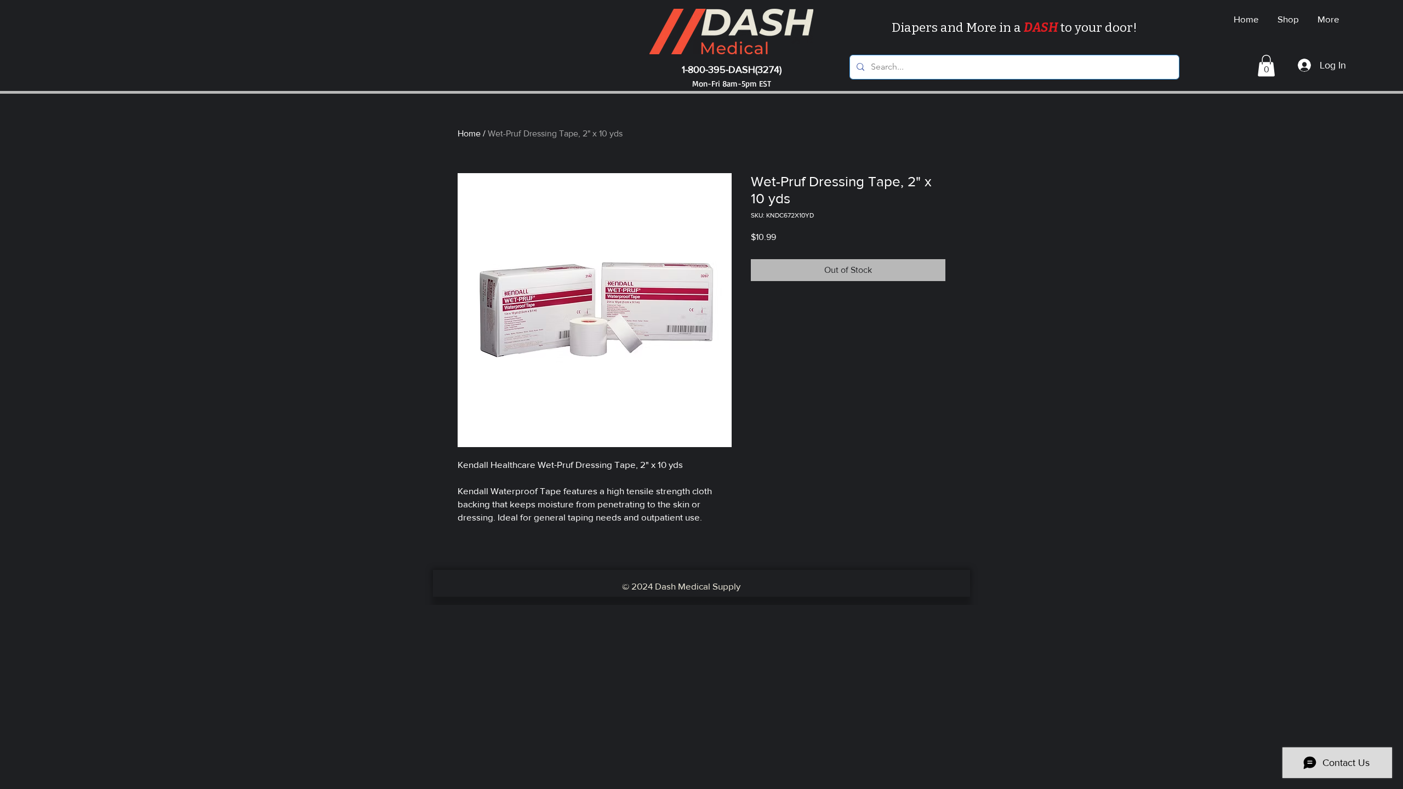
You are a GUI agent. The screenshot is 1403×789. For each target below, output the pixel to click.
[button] (1266, 65)
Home (469, 133)
